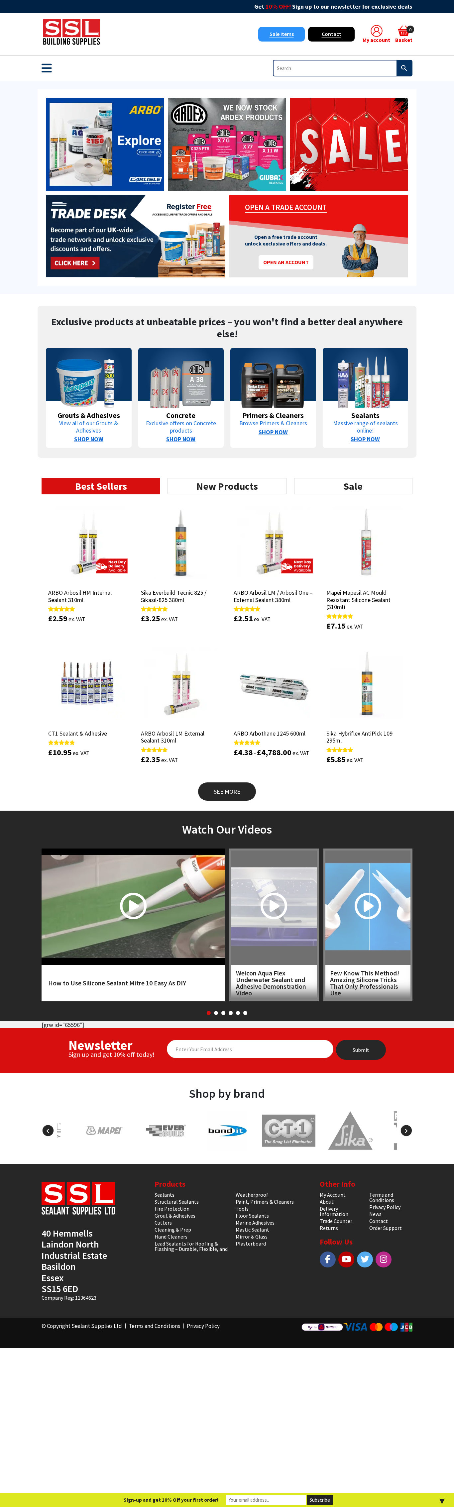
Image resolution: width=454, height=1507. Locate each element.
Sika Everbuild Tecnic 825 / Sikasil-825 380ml (173, 596)
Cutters (163, 1222)
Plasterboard (251, 1243)
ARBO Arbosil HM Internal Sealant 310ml (80, 596)
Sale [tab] (353, 486)
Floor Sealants (252, 1215)
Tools (242, 1208)
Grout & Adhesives (175, 1215)
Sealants (164, 1194)
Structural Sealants (177, 1201)
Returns (329, 1228)
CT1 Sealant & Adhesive (77, 733)
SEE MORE (227, 791)
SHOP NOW (88, 439)
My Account (333, 1194)
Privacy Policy (384, 1207)
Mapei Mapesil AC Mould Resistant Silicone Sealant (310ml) (358, 600)
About (327, 1201)
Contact (331, 34)
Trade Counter (336, 1221)
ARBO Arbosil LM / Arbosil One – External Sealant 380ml (273, 596)
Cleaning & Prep (173, 1229)
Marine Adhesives (255, 1222)
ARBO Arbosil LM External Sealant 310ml (172, 737)
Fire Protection (172, 1208)
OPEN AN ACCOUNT (286, 262)
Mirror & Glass (252, 1236)
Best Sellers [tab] (101, 486)
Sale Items (282, 34)
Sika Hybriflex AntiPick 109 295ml (359, 737)
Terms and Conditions (381, 1197)
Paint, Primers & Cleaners (265, 1201)
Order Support (385, 1228)
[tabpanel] (227, 650)
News (375, 1214)
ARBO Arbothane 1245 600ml (269, 733)
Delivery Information (334, 1211)
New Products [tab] (227, 486)
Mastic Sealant (252, 1229)
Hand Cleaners (171, 1236)
